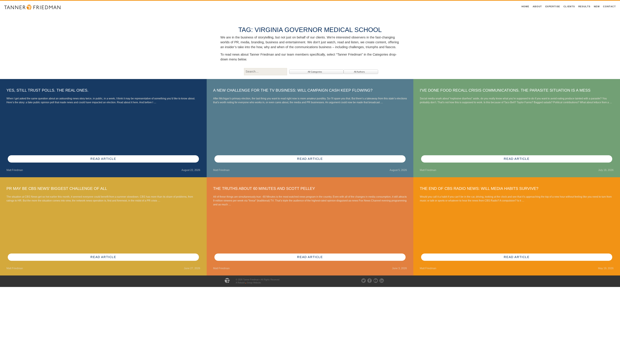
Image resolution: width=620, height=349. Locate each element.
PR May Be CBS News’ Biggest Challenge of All (56, 188)
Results (584, 6)
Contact (609, 6)
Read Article (103, 158)
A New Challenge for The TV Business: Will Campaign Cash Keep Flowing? (292, 90)
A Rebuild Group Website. (248, 282)
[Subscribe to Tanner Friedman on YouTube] (376, 280)
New (597, 6)
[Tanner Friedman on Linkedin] (381, 280)
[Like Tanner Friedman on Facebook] (370, 280)
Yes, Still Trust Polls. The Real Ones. (47, 90)
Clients (569, 6)
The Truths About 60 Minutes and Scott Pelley (264, 188)
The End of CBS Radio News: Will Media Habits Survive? (479, 188)
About (537, 6)
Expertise (552, 6)
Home (525, 6)
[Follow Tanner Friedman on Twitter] (364, 280)
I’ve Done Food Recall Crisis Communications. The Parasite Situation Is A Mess (505, 90)
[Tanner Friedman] (32, 7)
